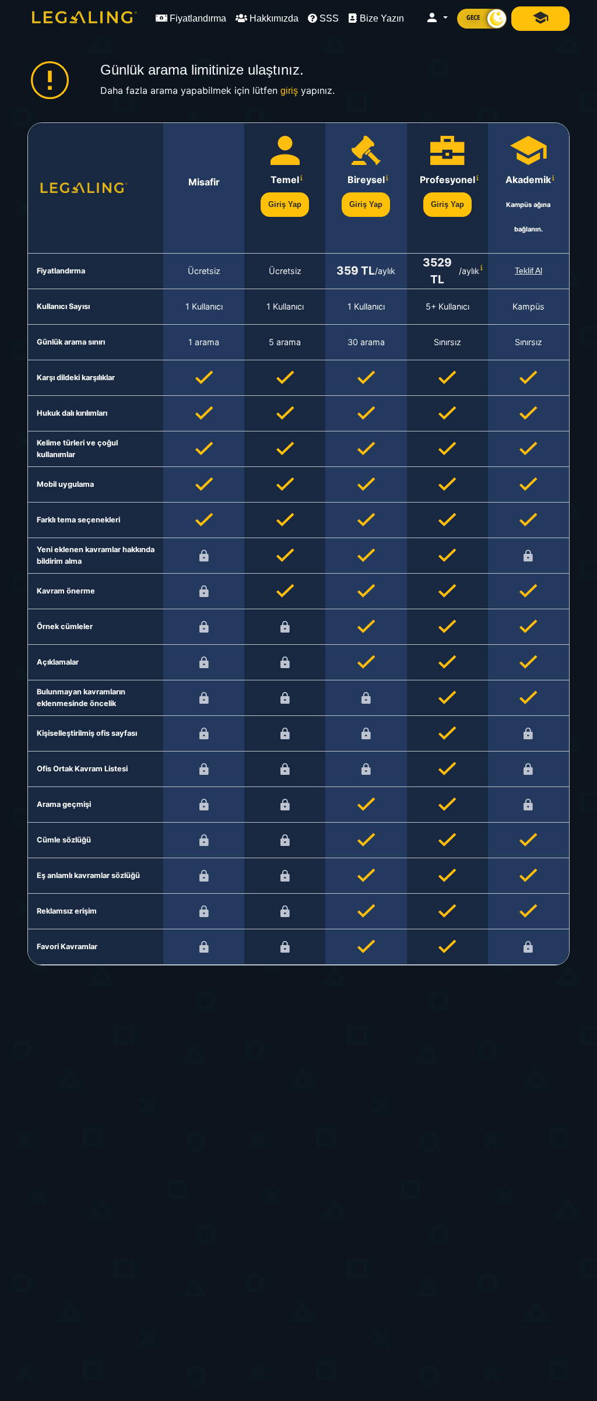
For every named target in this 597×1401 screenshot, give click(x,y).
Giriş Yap (284, 204)
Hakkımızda (272, 18)
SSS (328, 18)
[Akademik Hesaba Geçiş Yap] (540, 18)
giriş (289, 91)
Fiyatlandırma (196, 18)
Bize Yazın (380, 18)
